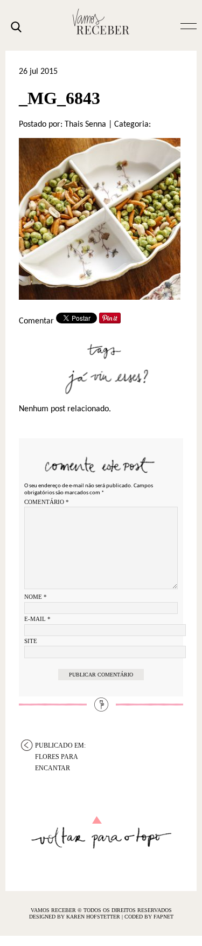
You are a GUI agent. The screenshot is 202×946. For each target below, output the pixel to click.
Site (30, 641)
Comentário (46, 502)
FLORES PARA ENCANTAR (60, 746)
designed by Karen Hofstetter (75, 917)
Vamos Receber (101, 21)
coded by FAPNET (148, 917)
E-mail (37, 619)
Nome (35, 596)
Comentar (36, 321)
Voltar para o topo (101, 832)
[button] (188, 25)
